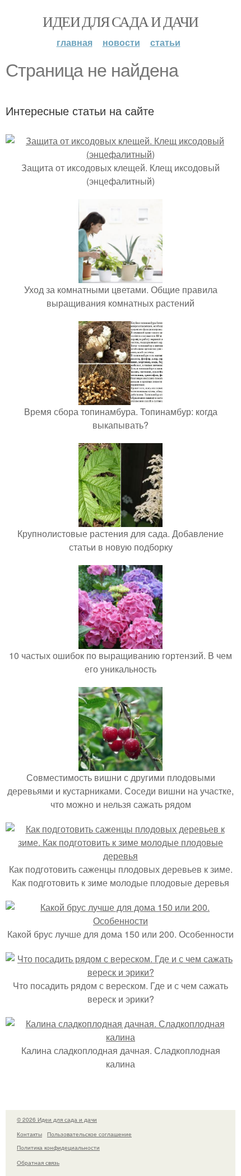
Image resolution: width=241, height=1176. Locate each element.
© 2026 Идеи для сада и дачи (57, 1119)
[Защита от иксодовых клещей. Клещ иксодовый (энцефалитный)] (120, 154)
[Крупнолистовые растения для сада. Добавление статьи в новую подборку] (120, 520)
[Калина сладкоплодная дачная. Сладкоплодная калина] (120, 1037)
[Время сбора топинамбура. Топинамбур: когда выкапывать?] (120, 398)
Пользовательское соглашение (89, 1134)
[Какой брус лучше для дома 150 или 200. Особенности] (120, 920)
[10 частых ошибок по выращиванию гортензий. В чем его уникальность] (120, 642)
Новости (121, 42)
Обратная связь (38, 1162)
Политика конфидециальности (58, 1147)
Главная (74, 42)
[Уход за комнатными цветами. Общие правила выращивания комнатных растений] (120, 276)
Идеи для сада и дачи (120, 21)
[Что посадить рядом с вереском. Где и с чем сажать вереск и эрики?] (120, 972)
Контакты (29, 1134)
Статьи (165, 42)
